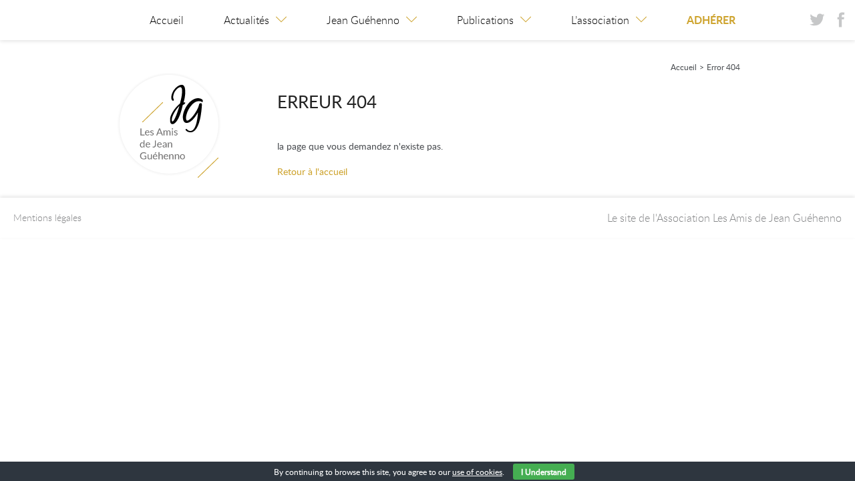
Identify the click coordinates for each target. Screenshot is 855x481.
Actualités (246, 20)
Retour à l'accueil (312, 171)
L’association (600, 20)
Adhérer (711, 19)
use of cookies (477, 471)
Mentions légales (47, 217)
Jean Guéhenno (363, 20)
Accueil (167, 20)
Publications (485, 20)
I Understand (543, 471)
